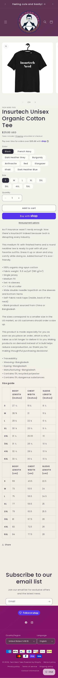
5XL (28, 186)
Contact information (30, 671)
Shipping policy (46, 666)
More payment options (29, 223)
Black (8, 151)
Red (26, 163)
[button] (6, 22)
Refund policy (50, 662)
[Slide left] (23, 102)
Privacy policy (14, 666)
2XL (41, 180)
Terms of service (29, 666)
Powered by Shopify (32, 662)
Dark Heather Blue (28, 169)
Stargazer (40, 163)
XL (31, 180)
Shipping (19, 136)
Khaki (8, 169)
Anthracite (11, 163)
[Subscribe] (49, 601)
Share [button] (8, 544)
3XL (7, 186)
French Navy (24, 151)
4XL (18, 186)
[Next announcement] (53, 4)
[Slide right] (35, 102)
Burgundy (37, 157)
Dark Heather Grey (15, 157)
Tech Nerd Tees (17, 662)
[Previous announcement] (5, 4)
